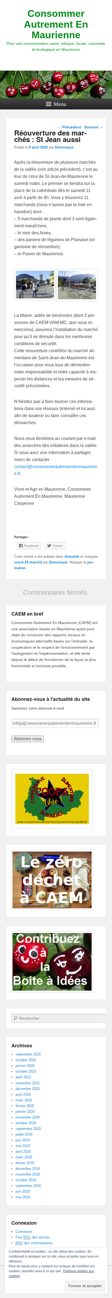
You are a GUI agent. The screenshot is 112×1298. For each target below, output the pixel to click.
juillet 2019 (23, 1134)
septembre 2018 (28, 1186)
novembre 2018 (27, 1174)
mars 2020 (23, 1100)
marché (35, 562)
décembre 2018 (27, 1169)
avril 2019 (23, 1151)
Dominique (64, 147)
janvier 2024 (25, 1066)
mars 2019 (23, 1157)
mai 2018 (22, 1197)
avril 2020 (23, 1094)
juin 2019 (22, 1140)
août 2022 (23, 1077)
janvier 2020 (25, 1112)
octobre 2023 (25, 1071)
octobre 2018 (25, 1180)
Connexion (23, 1232)
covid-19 (21, 562)
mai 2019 (22, 1146)
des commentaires (34, 1243)
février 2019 (24, 1163)
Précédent (69, 127)
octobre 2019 (25, 1123)
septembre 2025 (28, 1054)
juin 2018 (22, 1191)
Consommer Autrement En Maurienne (56, 24)
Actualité (71, 557)
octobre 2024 (25, 1060)
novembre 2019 (27, 1117)
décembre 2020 (27, 1089)
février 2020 (24, 1106)
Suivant (93, 127)
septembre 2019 (28, 1129)
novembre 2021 (27, 1083)
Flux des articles (32, 1237)
